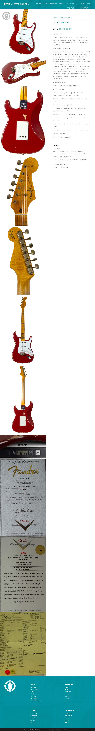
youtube (33, 718)
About (62, 3)
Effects (33, 696)
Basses (32, 691)
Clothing (33, 694)
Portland (68, 691)
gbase (32, 722)
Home (38, 3)
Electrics (33, 698)
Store (45, 3)
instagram (33, 715)
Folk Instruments (36, 700)
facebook (33, 713)
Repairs (54, 3)
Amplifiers (34, 689)
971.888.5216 (63, 23)
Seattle (67, 696)
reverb (32, 720)
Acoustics (33, 687)
